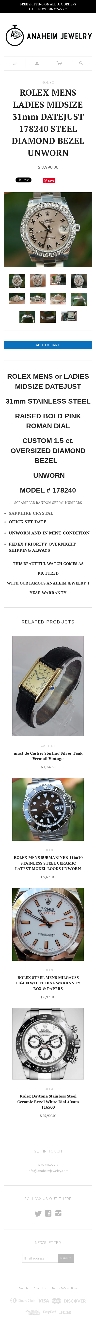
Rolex (48, 850)
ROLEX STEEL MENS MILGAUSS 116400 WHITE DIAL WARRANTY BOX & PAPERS (48, 983)
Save (51, 180)
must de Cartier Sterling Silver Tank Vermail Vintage (48, 755)
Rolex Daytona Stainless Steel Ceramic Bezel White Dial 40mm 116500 (48, 1101)
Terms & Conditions (65, 1288)
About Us (39, 1288)
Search (23, 1288)
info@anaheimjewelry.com (48, 1170)
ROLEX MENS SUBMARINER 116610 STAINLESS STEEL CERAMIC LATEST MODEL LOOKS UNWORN (48, 863)
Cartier (48, 745)
